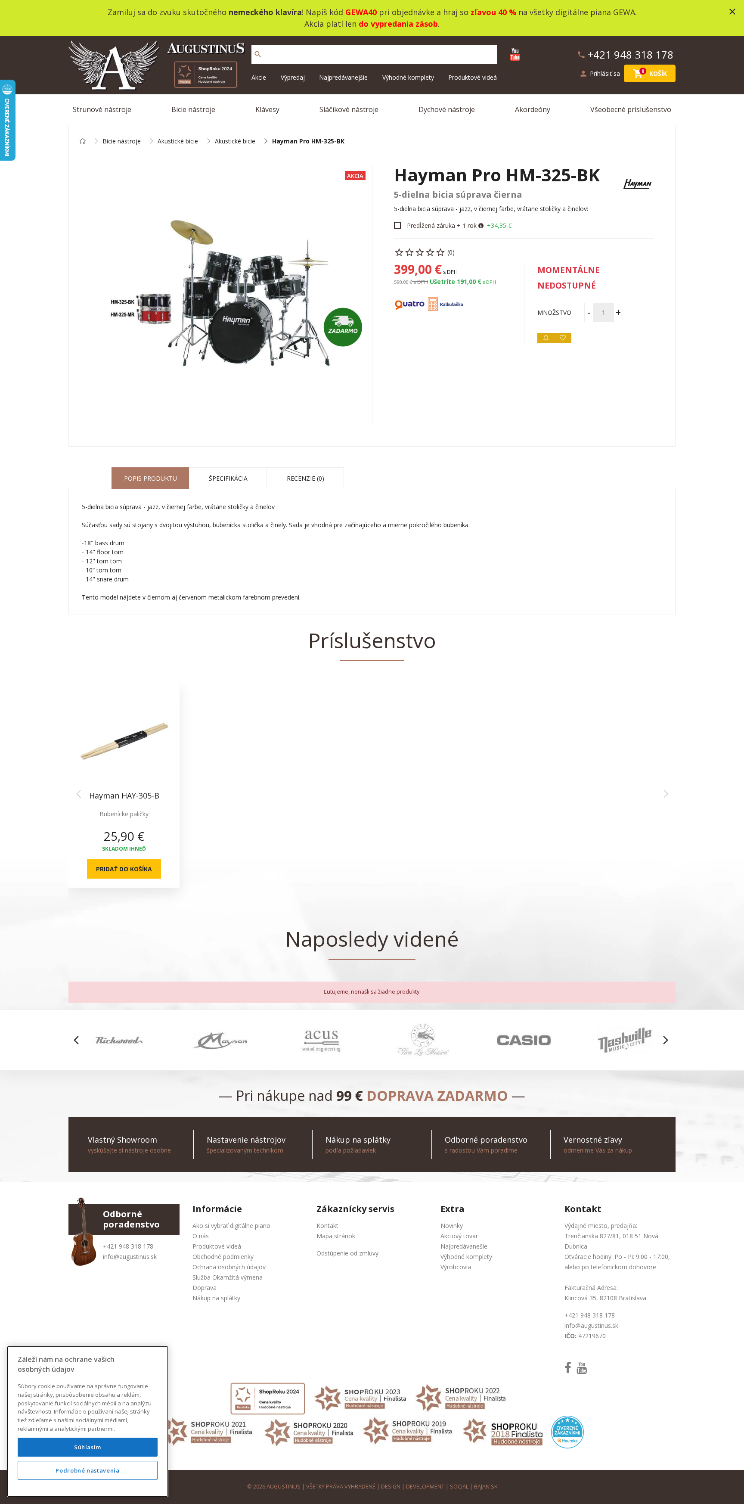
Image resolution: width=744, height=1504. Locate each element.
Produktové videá (472, 77)
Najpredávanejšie (343, 77)
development (425, 1486)
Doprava (204, 1287)
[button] (78, 1040)
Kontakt (327, 1225)
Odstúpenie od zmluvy (347, 1253)
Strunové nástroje (102, 109)
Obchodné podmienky (223, 1256)
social (459, 1486)
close (732, 11)
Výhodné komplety (408, 77)
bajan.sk (485, 1486)
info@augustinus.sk (130, 1256)
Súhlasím (87, 1447)
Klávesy (267, 109)
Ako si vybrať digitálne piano (231, 1225)
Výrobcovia (455, 1267)
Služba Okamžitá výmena (227, 1277)
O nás (200, 1236)
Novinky (451, 1225)
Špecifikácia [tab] (228, 478)
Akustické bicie (178, 141)
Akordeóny (532, 109)
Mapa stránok (335, 1236)
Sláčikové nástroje (348, 109)
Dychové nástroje (446, 109)
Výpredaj (293, 77)
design (390, 1486)
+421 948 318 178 (128, 1246)
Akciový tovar (459, 1236)
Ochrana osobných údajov (229, 1267)
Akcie (258, 77)
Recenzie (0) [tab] (305, 478)
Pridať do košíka (124, 869)
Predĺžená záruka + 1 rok (442, 225)
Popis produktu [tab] (150, 478)
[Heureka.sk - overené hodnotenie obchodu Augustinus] (567, 1431)
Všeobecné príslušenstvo (630, 109)
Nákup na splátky (216, 1298)
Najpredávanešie (463, 1246)
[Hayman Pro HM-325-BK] (220, 294)
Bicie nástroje (193, 109)
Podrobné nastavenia (87, 1470)
